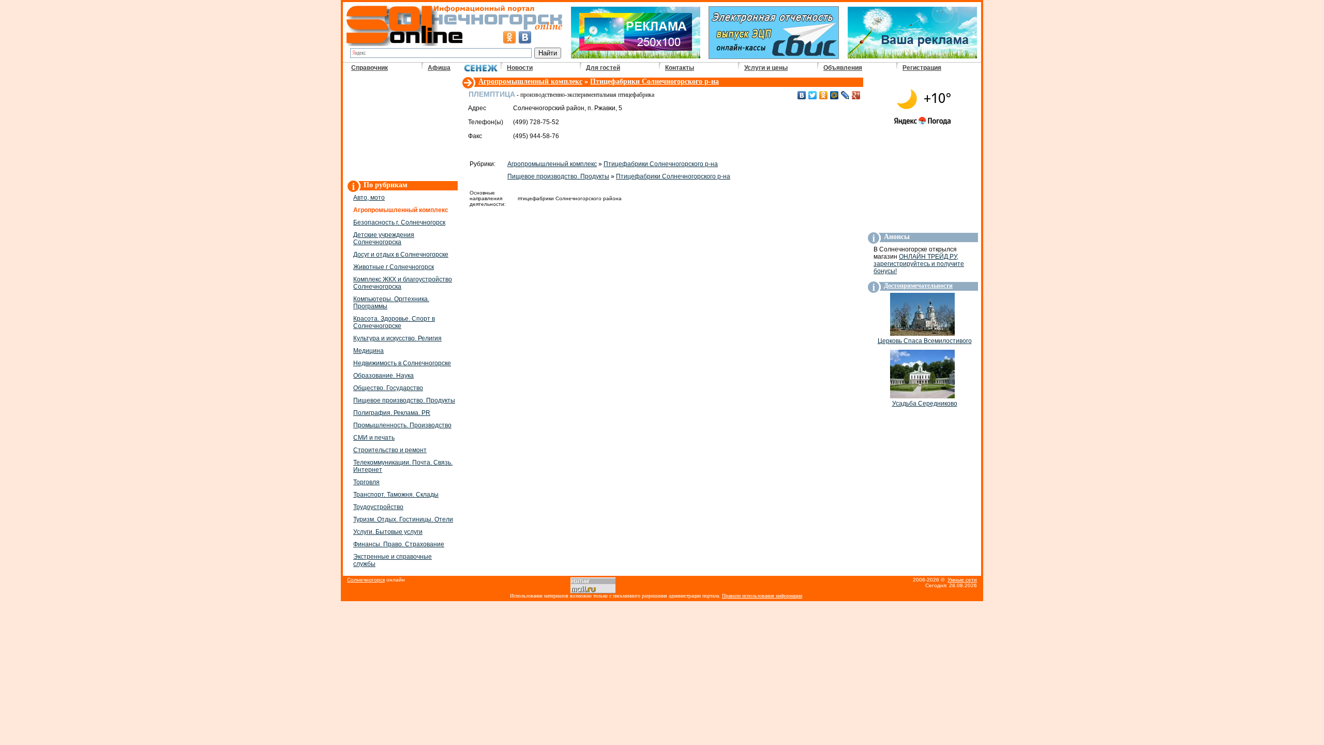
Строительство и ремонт (390, 450)
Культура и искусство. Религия (397, 338)
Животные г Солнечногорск (393, 267)
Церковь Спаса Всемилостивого (925, 341)
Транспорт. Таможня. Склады (396, 494)
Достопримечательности (918, 285)
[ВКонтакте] (801, 95)
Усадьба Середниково (924, 403)
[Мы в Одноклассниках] (509, 37)
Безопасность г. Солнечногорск (399, 222)
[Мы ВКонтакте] (525, 37)
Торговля (366, 482)
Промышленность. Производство (402, 425)
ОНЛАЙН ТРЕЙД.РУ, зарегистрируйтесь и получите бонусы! (919, 264)
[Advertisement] (402, 127)
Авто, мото (369, 197)
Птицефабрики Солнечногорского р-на (654, 81)
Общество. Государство (388, 388)
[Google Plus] (856, 95)
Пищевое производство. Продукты (404, 400)
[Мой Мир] (834, 95)
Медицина (368, 350)
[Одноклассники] (823, 95)
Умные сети (962, 580)
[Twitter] (812, 95)
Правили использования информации (762, 596)
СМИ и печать (374, 437)
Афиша (439, 67)
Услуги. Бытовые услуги (388, 531)
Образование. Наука (383, 375)
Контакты (679, 67)
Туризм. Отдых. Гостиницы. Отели (403, 519)
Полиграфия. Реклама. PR (391, 412)
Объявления (842, 67)
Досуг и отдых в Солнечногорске (400, 254)
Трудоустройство (378, 507)
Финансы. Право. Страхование (398, 544)
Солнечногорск (366, 580)
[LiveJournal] (845, 95)
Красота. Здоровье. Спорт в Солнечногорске (394, 322)
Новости (520, 67)
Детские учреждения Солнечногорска (383, 238)
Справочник (369, 67)
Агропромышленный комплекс (530, 81)
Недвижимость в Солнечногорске (402, 363)
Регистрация (921, 67)
